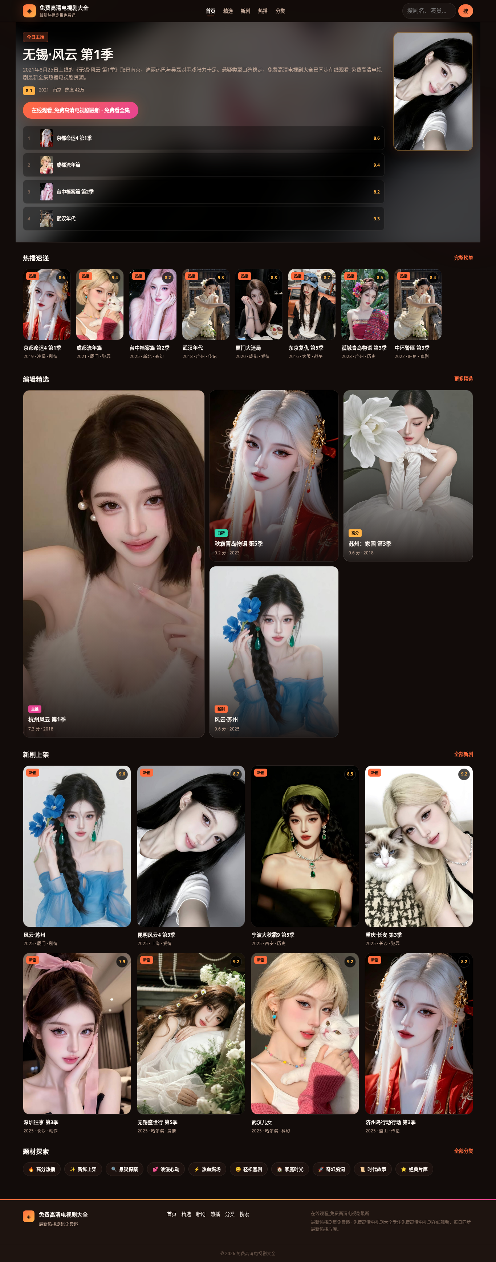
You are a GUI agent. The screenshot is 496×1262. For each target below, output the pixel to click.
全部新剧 (463, 754)
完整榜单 (463, 258)
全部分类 (463, 1151)
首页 (210, 11)
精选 (228, 11)
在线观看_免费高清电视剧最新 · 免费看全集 (81, 110)
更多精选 (463, 378)
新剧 (245, 11)
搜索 (244, 1214)
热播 (263, 11)
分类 (280, 11)
